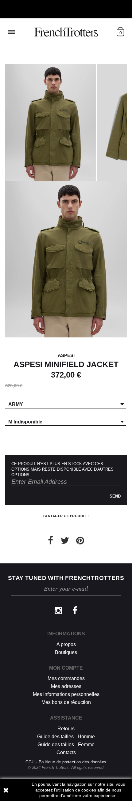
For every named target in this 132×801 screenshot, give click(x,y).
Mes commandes (66, 678)
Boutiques (66, 652)
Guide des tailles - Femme (66, 744)
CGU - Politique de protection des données (65, 762)
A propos (66, 644)
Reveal (11, 32)
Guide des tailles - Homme (66, 736)
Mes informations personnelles (66, 694)
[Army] (50, 122)
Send (115, 496)
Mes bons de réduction (66, 702)
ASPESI (66, 355)
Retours (66, 728)
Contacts (66, 752)
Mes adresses (66, 686)
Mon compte (66, 668)
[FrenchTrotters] (66, 32)
